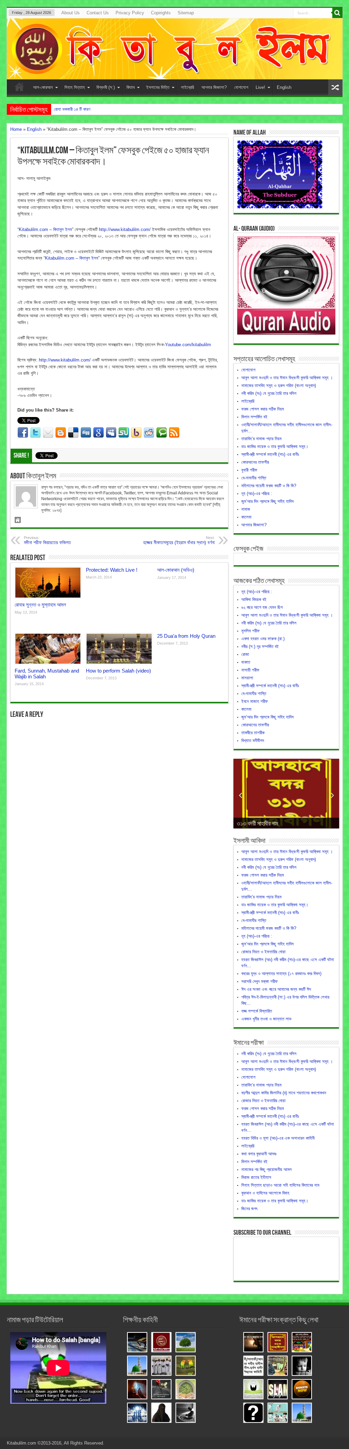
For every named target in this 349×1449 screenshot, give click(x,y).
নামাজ (245, 509)
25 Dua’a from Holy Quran (186, 636)
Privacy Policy (130, 12)
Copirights (161, 12)
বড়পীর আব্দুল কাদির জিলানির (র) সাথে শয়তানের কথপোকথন (283, 1092)
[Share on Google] (98, 432)
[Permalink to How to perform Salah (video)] (119, 649)
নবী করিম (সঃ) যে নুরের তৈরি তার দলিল (269, 393)
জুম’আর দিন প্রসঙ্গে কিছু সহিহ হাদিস (267, 501)
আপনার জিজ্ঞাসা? (214, 87)
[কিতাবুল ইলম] (175, 48)
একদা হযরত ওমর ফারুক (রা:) (263, 638)
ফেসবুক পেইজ (248, 549)
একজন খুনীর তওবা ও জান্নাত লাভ (266, 1018)
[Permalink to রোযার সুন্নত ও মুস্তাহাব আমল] (47, 583)
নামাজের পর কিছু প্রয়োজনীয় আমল (266, 1169)
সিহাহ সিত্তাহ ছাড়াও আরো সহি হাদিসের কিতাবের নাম (280, 1185)
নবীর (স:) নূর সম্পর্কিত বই (260, 646)
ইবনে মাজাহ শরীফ (254, 701)
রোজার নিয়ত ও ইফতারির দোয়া (263, 951)
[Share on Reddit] (148, 432)
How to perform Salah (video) (118, 671)
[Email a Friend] (48, 432)
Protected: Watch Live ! (111, 570)
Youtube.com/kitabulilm (188, 344)
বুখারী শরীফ (249, 470)
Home (16, 129)
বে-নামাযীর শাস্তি (253, 477)
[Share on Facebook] (22, 432)
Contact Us (98, 12)
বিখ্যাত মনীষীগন (252, 740)
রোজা (245, 654)
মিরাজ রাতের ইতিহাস (256, 1177)
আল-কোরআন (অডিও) (175, 570)
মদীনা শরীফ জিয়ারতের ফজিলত (47, 540)
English (284, 87)
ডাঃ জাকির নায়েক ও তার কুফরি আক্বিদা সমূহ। (274, 446)
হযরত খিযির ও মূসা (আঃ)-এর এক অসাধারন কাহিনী (278, 1138)
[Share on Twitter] (35, 432)
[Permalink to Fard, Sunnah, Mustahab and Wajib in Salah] (47, 649)
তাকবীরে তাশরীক (252, 732)
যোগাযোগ (241, 87)
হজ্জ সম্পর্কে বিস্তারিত (256, 1011)
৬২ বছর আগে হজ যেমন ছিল (262, 607)
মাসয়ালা (247, 677)
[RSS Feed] (174, 432)
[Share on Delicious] (73, 432)
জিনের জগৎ (249, 1208)
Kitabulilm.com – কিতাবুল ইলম (45, 229)
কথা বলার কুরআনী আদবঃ (258, 1153)
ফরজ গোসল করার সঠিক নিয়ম (262, 409)
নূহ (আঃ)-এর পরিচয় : (256, 493)
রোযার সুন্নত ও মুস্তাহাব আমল (40, 604)
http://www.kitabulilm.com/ (125, 229)
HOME (19, 88)
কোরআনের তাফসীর (255, 462)
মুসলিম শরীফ (250, 630)
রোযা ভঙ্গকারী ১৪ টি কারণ (72, 109)
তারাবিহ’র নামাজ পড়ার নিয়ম (261, 438)
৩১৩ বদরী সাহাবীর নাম (257, 823)
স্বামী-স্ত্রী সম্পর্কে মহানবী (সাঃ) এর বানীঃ (270, 454)
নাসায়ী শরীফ (250, 670)
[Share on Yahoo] (136, 432)
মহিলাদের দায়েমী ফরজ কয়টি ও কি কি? (268, 485)
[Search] (337, 13)
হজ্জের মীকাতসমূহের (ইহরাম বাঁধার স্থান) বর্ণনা (179, 540)
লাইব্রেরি (187, 87)
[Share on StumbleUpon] (123, 432)
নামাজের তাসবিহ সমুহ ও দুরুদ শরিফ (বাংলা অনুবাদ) (278, 385)
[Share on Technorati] (161, 432)
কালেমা (246, 517)
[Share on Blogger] (60, 432)
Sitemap (186, 12)
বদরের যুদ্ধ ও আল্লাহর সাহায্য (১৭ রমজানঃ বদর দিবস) (281, 973)
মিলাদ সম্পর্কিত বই (254, 416)
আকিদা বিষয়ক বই (254, 599)
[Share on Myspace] (111, 432)
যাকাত (245, 662)
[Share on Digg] (85, 432)
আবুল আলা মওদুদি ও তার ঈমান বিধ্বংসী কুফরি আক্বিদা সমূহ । (287, 377)
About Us (70, 12)
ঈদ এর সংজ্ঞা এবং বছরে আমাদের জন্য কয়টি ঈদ (276, 989)
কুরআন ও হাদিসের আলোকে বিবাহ (265, 1193)
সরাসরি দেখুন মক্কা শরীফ (259, 981)
